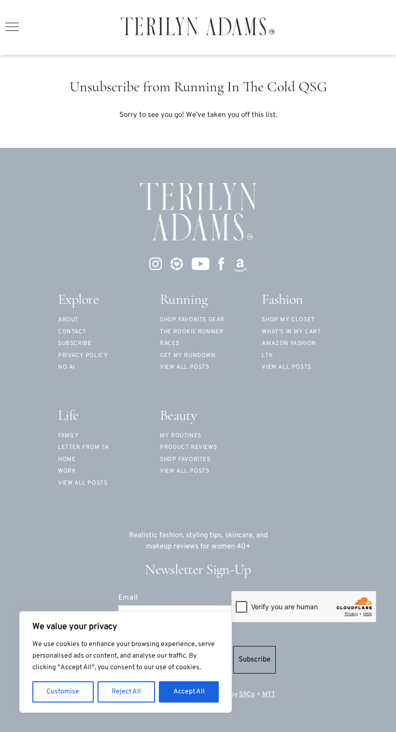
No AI (66, 367)
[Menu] (12, 27)
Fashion (282, 300)
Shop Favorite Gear (192, 320)
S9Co (247, 694)
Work (67, 471)
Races (169, 343)
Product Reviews (188, 447)
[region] (125, 662)
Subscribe (254, 659)
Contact (72, 332)
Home (66, 459)
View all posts (184, 367)
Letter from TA (83, 447)
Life (68, 416)
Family (68, 436)
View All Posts (286, 367)
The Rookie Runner (191, 332)
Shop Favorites (185, 459)
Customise (62, 692)
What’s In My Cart (291, 332)
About (68, 320)
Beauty (178, 416)
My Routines (180, 436)
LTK (267, 355)
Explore (78, 300)
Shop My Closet (288, 320)
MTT (268, 694)
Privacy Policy (83, 355)
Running (183, 300)
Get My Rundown (187, 355)
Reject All (126, 692)
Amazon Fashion (289, 343)
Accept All (189, 692)
